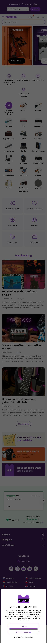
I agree (24, 626)
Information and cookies (23, 637)
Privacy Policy (23, 620)
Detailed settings (23, 631)
